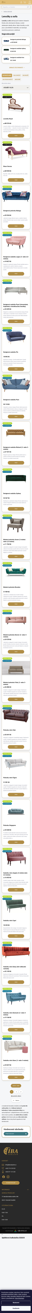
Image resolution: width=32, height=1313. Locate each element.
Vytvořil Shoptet (9, 1231)
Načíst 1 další (16, 1085)
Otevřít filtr (8, 87)
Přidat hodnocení (10, 1133)
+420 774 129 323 (10, 1168)
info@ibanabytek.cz (10, 1165)
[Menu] (30, 2)
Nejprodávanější (8, 79)
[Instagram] (7, 1176)
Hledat (28, 7)
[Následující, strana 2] (16, 1092)
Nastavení (16, 1302)
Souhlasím (16, 1308)
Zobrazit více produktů (16, 67)
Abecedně (17, 79)
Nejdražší (25, 75)
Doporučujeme (7, 75)
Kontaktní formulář (10, 1182)
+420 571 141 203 (10, 1171)
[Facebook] (3, 1176)
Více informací (19, 1298)
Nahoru (17, 1100)
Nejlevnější (17, 75)
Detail (16, 135)
